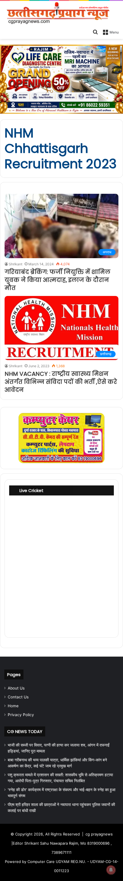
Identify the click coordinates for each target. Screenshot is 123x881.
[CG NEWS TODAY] (61, 13)
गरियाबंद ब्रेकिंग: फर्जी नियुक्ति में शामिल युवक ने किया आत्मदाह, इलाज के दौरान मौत (57, 280)
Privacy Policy (21, 714)
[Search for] (95, 31)
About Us (16, 688)
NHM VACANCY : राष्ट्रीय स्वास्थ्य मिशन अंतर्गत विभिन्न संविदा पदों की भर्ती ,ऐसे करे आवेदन (61, 382)
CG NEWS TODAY (24, 731)
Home (13, 706)
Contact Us (18, 697)
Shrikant (15, 264)
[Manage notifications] (111, 869)
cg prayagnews (99, 834)
